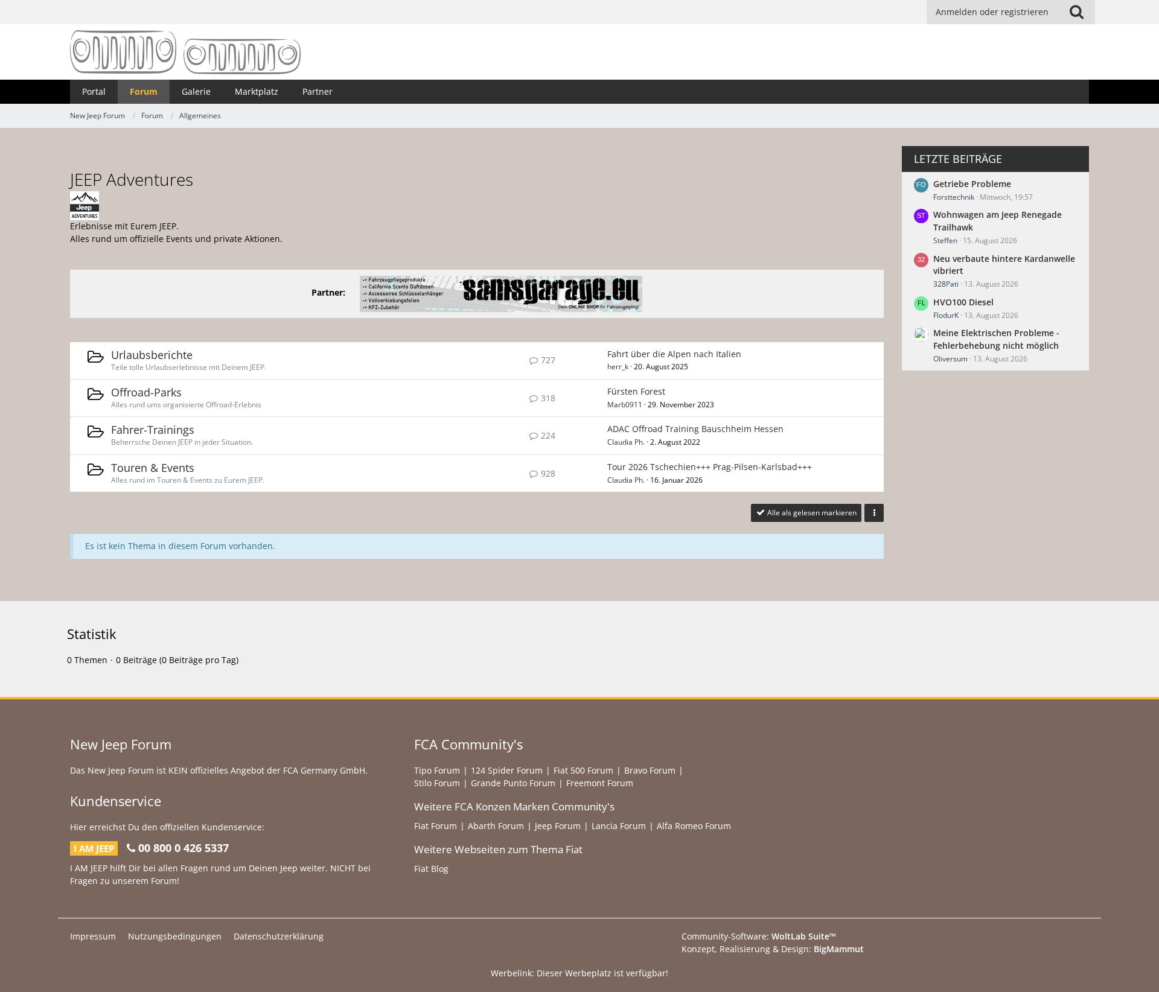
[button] (874, 513)
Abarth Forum (496, 825)
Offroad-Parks (146, 392)
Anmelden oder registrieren (992, 11)
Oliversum (950, 359)
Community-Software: (759, 936)
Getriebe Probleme (972, 183)
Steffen (945, 240)
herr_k (617, 366)
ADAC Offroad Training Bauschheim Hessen (695, 428)
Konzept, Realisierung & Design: (773, 949)
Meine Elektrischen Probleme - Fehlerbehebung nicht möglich (996, 339)
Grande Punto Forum (513, 783)
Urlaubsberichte (152, 355)
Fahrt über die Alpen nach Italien (674, 354)
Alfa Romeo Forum (694, 825)
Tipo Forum (437, 770)
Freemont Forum (599, 783)
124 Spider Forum (507, 770)
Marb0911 (624, 404)
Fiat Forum (435, 825)
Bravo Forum (649, 770)
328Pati (946, 284)
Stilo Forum (437, 783)
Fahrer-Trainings (152, 429)
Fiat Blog (431, 868)
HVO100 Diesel (963, 302)
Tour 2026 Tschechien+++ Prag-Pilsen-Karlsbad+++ (709, 466)
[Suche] (1076, 12)
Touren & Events (152, 467)
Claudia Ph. (626, 442)
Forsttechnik (953, 197)
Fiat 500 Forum (583, 770)
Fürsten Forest (636, 391)
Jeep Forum (558, 825)
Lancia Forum (619, 825)
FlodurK (946, 315)
